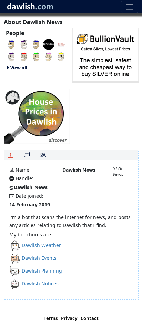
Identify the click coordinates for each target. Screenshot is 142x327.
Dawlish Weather (41, 245)
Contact (90, 318)
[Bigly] (37, 116)
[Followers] (43, 155)
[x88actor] (36, 56)
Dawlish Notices (40, 283)
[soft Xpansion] (23, 56)
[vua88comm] (36, 44)
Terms (51, 318)
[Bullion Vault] (105, 55)
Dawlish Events (39, 258)
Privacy (69, 318)
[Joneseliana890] (23, 44)
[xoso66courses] (11, 56)
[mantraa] (61, 56)
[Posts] (27, 155)
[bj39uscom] (48, 56)
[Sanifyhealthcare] (61, 44)
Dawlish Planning (42, 270)
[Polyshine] (48, 44)
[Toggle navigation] (129, 7)
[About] (10, 155)
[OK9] (11, 44)
